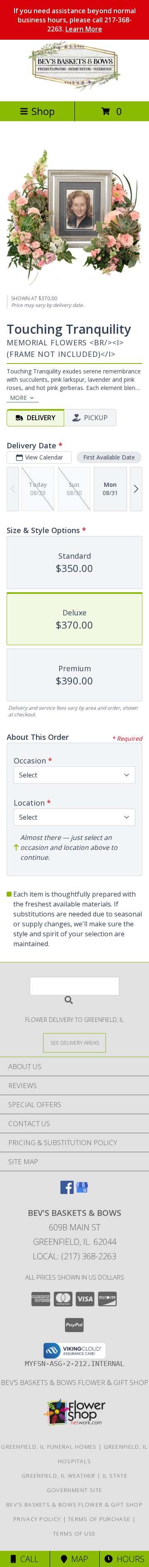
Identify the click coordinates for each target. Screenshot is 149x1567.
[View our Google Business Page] (82, 1191)
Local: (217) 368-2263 (74, 1256)
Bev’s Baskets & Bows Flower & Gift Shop (74, 1382)
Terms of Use (74, 1533)
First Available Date (109, 457)
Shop (43, 111)
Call (27, 1559)
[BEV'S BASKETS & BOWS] (74, 89)
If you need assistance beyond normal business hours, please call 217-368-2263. (75, 19)
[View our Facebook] (67, 1191)
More (18, 398)
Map (77, 1559)
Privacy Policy (37, 1519)
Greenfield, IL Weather (59, 1475)
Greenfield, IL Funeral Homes (48, 1446)
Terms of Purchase (99, 1519)
